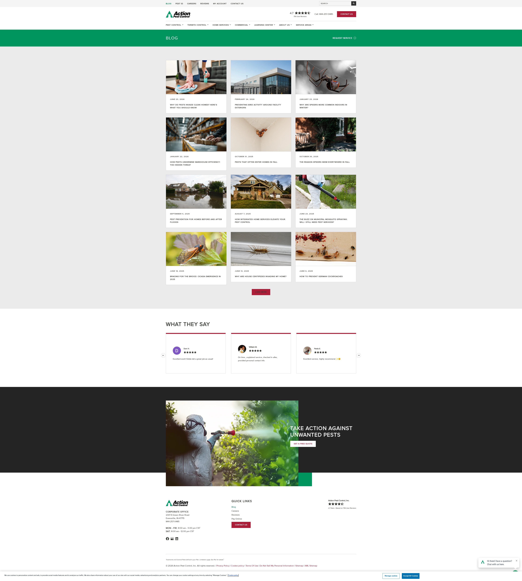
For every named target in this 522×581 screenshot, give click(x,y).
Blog (168, 4)
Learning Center (263, 25)
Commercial (241, 25)
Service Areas (303, 25)
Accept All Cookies (410, 576)
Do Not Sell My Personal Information (277, 565)
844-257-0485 (326, 14)
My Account (220, 4)
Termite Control (196, 25)
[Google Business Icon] (172, 538)
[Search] (353, 3)
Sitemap (299, 565)
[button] (261, 292)
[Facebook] (167, 538)
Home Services (221, 25)
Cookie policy (237, 565)
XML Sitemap (310, 565)
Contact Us (237, 4)
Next (359, 355)
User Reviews (300, 17)
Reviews (204, 4)
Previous (163, 355)
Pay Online (237, 518)
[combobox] (335, 3)
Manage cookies (391, 576)
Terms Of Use (252, 565)
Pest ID (179, 4)
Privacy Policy (222, 565)
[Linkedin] (176, 538)
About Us (284, 25)
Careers (191, 4)
